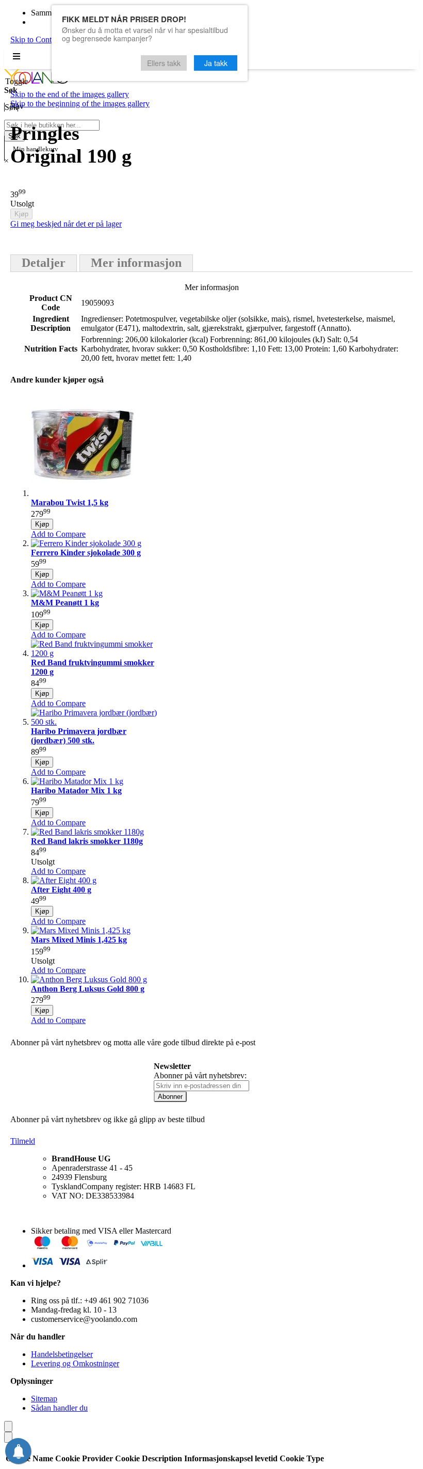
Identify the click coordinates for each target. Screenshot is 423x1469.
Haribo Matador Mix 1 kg (76, 790)
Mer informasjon (136, 262)
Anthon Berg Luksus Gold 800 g (87, 988)
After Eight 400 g (61, 889)
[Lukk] (8, 1426)
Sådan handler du (59, 1407)
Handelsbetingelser (62, 1354)
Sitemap (44, 1398)
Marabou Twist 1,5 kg (69, 502)
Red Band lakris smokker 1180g (87, 841)
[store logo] (36, 80)
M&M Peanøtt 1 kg (65, 602)
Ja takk (215, 63)
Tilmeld (22, 1141)
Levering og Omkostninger (75, 1363)
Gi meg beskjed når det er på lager (66, 223)
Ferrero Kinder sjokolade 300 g (86, 552)
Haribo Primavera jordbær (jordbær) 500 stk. (78, 736)
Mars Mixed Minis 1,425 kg (79, 939)
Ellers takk (164, 63)
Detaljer (44, 262)
